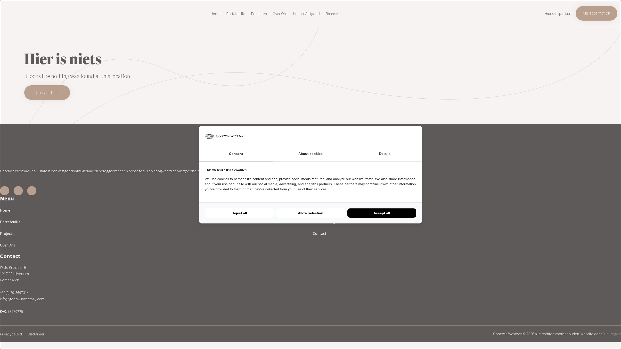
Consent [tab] (236, 154)
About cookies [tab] (310, 154)
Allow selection (310, 213)
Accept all (382, 213)
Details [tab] (385, 154)
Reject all (239, 213)
